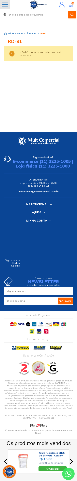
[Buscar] (72, 14)
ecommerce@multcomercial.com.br (39, 191)
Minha (61, 4)
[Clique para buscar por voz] (5, 14)
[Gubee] (53, 374)
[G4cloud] (39, 374)
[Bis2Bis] (24, 374)
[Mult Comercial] (38, 4)
